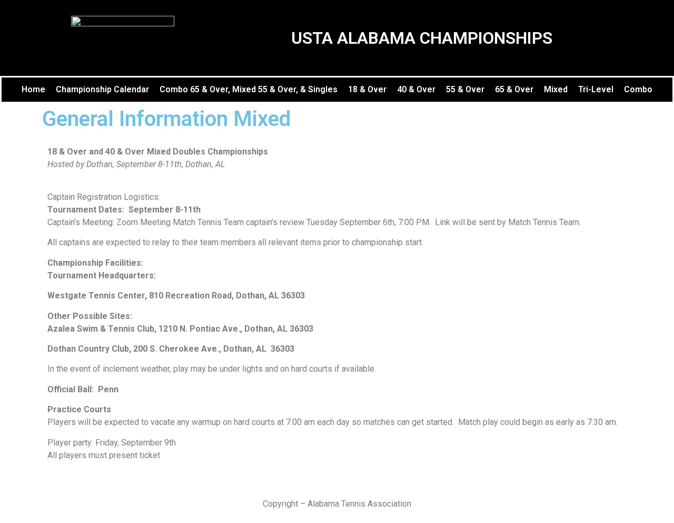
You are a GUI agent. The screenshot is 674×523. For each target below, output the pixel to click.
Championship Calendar (102, 89)
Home (33, 89)
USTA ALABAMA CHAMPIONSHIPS (421, 38)
